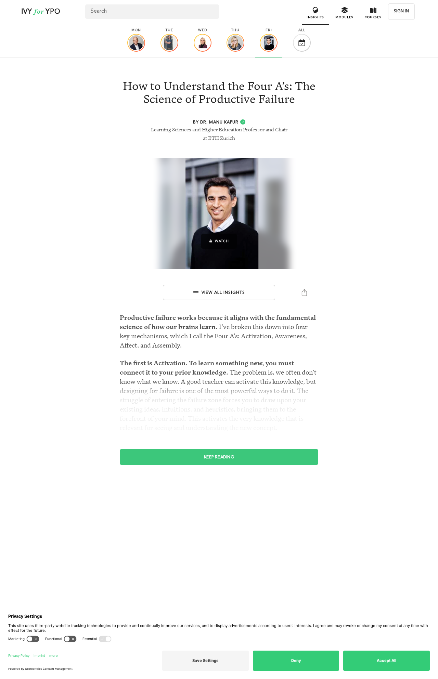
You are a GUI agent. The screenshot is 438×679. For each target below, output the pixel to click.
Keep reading (219, 457)
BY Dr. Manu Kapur (216, 122)
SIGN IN (401, 11)
